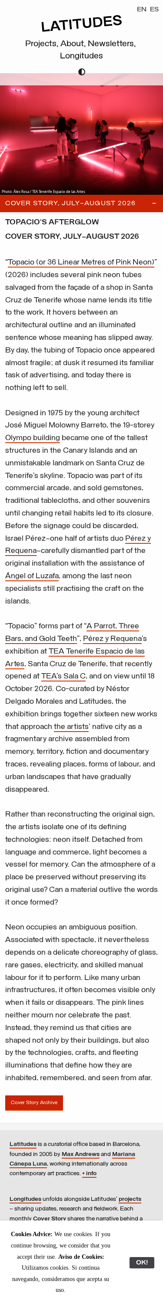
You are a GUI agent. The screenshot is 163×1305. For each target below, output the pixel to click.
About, (74, 44)
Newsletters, (113, 44)
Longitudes (81, 56)
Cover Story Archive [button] (34, 1102)
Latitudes (23, 1144)
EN (141, 9)
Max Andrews (81, 1154)
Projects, (42, 44)
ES (154, 9)
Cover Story (49, 1219)
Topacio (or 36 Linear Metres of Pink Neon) (81, 263)
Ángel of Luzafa (32, 576)
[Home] (81, 30)
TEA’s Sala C (63, 677)
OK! (142, 1262)
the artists (71, 727)
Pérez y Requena (112, 639)
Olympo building (32, 438)
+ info (89, 1173)
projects (130, 1199)
